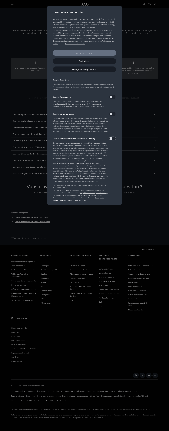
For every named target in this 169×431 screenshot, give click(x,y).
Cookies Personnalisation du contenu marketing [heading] (74, 138)
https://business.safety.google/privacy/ (93, 193)
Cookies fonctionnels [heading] (62, 97)
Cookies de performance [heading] (63, 114)
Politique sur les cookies (77, 200)
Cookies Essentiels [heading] (61, 80)
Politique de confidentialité (75, 44)
